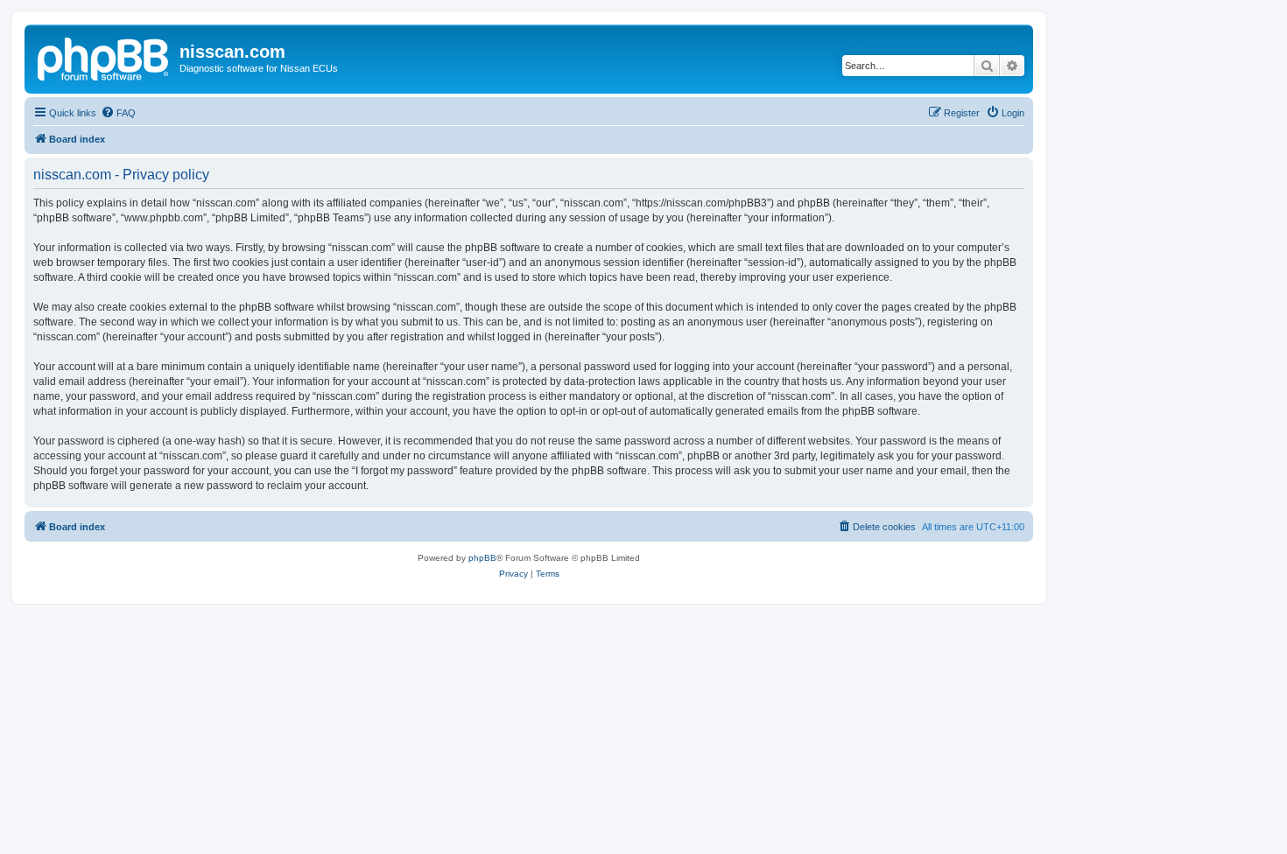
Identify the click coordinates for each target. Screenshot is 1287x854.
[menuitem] (118, 112)
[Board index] (104, 57)
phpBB (482, 558)
